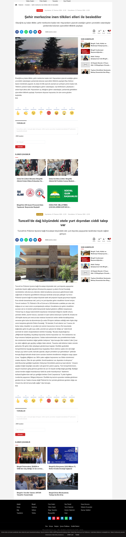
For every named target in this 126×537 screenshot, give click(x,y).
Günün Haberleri (69, 510)
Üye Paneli (66, 1)
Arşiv (66, 513)
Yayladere (20, 513)
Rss (46, 526)
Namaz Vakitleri (86, 510)
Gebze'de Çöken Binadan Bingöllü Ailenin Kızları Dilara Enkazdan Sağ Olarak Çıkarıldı (30, 180)
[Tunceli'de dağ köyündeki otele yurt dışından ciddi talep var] (46, 264)
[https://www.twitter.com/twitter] (49, 518)
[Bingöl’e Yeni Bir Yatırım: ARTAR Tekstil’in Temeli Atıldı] (30, 481)
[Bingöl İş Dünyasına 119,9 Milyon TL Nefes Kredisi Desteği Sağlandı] (62, 455)
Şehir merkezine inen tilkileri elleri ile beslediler (45, 5)
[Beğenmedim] (41, 110)
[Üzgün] (72, 110)
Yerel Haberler (68, 507)
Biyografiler (51, 513)
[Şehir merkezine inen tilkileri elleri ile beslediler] (46, 55)
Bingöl (34, 504)
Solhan (34, 510)
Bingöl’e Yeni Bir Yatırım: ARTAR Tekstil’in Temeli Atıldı (29, 494)
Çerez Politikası (65, 526)
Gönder (20, 146)
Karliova (34, 507)
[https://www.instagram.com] (53, 518)
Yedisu (34, 513)
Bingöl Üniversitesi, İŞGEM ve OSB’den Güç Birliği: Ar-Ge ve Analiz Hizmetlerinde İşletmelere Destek (30, 468)
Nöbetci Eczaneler (86, 507)
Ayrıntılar (70, 535)
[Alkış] (26, 110)
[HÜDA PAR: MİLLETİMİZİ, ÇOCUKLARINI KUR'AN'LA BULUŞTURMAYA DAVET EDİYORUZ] (62, 193)
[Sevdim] (33, 110)
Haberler (21, 5)
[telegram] (30, 32)
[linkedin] (35, 32)
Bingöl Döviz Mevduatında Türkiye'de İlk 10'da (59, 494)
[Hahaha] (56, 110)
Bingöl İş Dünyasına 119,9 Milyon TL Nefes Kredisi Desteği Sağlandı (62, 468)
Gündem (27, 5)
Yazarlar (55, 1)
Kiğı (18, 510)
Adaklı (19, 504)
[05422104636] (66, 518)
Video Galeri (30, 1)
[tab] (21, 123)
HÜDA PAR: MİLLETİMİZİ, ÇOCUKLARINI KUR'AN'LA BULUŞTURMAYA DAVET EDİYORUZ (59, 206)
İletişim (56, 526)
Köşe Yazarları (52, 510)
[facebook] (17, 32)
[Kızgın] (49, 110)
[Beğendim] (18, 110)
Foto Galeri (43, 1)
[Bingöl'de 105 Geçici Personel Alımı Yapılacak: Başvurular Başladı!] (30, 193)
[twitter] (21, 32)
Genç (18, 507)
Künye (51, 526)
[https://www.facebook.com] (57, 518)
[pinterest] (39, 32)
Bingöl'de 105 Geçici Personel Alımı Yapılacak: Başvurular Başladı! (30, 206)
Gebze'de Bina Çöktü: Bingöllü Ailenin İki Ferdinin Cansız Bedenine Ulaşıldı (62, 180)
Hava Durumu (85, 504)
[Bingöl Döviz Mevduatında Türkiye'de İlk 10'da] (62, 481)
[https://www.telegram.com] (70, 518)
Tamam (77, 535)
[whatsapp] (26, 32)
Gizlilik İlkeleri (75, 526)
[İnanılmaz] (64, 110)
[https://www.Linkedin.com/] (62, 518)
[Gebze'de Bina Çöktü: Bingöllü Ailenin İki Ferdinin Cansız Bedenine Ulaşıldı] (62, 167)
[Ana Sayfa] (16, 5)
